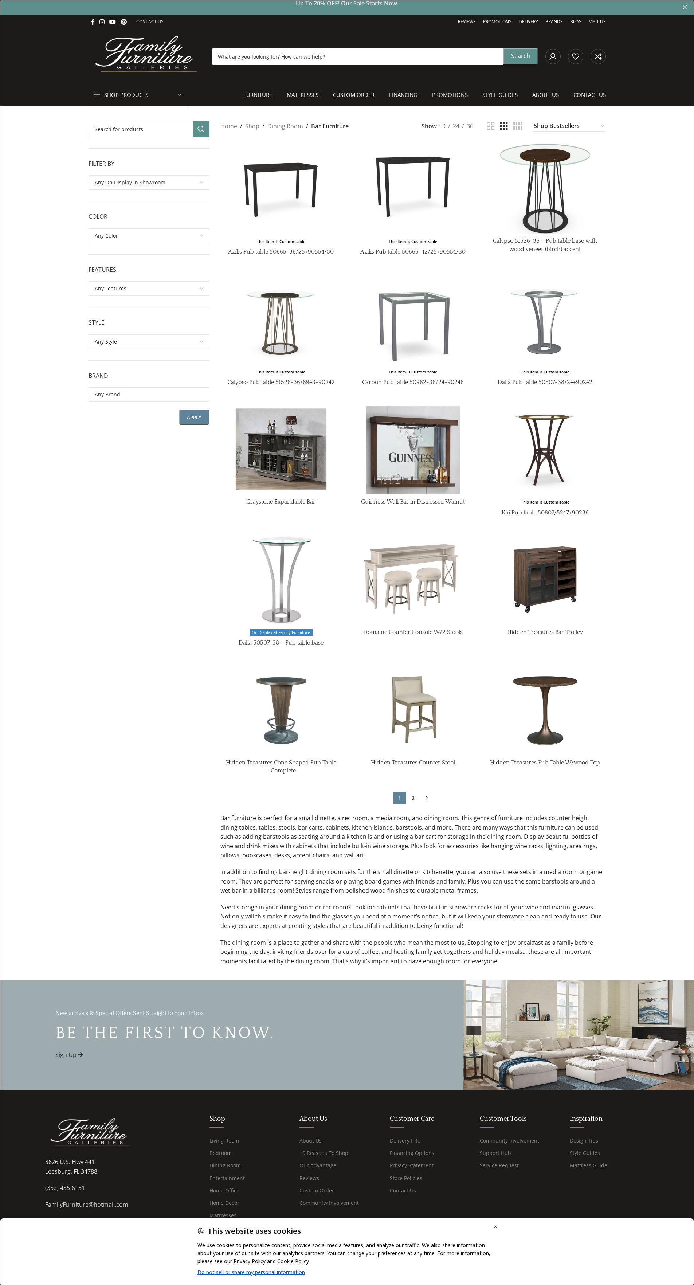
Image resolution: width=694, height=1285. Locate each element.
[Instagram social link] (102, 21)
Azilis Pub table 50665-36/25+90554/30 (281, 251)
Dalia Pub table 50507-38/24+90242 (545, 382)
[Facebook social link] (93, 21)
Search (520, 56)
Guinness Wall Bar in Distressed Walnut (413, 501)
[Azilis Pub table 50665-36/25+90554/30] (281, 188)
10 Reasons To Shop (323, 1152)
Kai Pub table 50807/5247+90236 (545, 512)
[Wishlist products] (575, 56)
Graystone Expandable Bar (280, 501)
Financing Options (412, 1152)
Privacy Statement (412, 1165)
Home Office (224, 1190)
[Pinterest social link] (123, 21)
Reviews (309, 1178)
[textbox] (149, 182)
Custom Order (316, 1190)
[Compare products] (598, 56)
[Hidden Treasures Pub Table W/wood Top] (545, 709)
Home (228, 126)
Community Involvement (329, 1202)
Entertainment (227, 1178)
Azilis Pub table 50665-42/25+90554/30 (413, 251)
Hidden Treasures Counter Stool (413, 762)
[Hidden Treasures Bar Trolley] (545, 579)
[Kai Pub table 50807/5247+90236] (545, 449)
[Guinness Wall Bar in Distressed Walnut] (413, 449)
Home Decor (224, 1202)
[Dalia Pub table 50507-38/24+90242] (545, 318)
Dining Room (285, 126)
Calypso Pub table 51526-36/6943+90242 (281, 382)
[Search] (201, 129)
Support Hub (495, 1152)
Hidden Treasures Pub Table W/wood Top (545, 762)
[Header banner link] (347, 7)
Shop (252, 126)
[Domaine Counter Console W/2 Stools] (413, 579)
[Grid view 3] (504, 126)
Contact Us (403, 1190)
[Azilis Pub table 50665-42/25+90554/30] (413, 188)
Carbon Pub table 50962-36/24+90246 (413, 382)
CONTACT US (150, 22)
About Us (310, 1140)
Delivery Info (405, 1140)
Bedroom (220, 1152)
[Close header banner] (685, 7)
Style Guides (585, 1152)
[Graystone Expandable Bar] (281, 449)
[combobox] (149, 182)
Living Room (224, 1140)
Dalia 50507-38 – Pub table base (281, 642)
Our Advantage (317, 1165)
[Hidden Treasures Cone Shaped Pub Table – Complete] (281, 709)
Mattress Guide (588, 1165)
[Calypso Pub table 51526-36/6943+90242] (281, 318)
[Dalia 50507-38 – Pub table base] (281, 579)
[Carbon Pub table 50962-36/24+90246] (413, 318)
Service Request (499, 1165)
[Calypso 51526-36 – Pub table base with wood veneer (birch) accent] (545, 188)
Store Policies (406, 1178)
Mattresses (222, 1215)
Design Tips (584, 1140)
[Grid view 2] (491, 126)
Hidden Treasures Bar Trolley (545, 632)
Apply (194, 417)
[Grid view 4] (517, 126)
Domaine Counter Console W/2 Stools (413, 632)
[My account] (553, 56)
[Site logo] (147, 56)
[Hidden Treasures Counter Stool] (413, 709)
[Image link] (90, 1133)
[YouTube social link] (112, 21)
